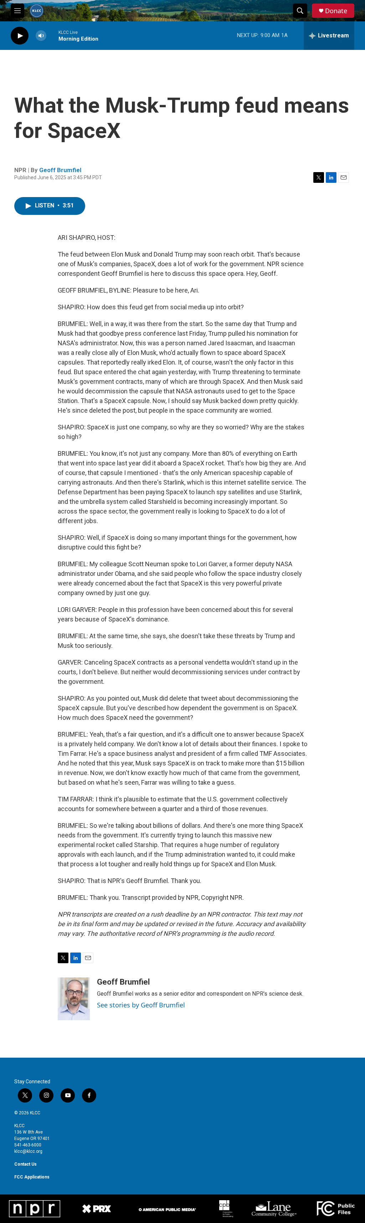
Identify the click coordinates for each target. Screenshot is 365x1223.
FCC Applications (32, 1177)
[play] (19, 36)
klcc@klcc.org (28, 1151)
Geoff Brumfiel (60, 170)
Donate (336, 11)
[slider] (52, 35)
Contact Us (25, 1164)
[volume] (41, 36)
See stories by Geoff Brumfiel (141, 1005)
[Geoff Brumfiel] (74, 998)
